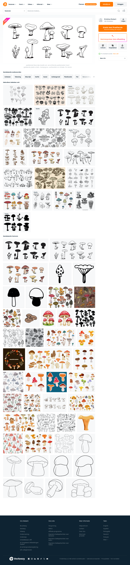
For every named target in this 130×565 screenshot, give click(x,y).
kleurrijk (28, 77)
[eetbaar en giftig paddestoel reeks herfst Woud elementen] (81, 382)
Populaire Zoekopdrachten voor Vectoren (58, 535)
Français (106, 537)
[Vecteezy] (5, 4)
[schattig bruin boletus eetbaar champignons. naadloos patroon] (12, 403)
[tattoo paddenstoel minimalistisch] (44, 117)
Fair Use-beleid (115, 559)
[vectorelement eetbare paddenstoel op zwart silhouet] (84, 274)
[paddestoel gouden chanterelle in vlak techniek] (86, 423)
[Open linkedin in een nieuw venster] (35, 558)
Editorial (39, 4)
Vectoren (11, 4)
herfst (37, 77)
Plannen (81, 4)
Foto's (21, 4)
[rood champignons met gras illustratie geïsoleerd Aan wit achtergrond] (48, 318)
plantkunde (68, 77)
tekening (18, 77)
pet (77, 77)
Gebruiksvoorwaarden (93, 559)
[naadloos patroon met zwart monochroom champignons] (34, 337)
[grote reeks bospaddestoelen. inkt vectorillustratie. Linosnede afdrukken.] (18, 117)
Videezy (22, 531)
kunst (45, 77)
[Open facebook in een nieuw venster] (29, 558)
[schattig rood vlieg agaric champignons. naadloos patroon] (13, 443)
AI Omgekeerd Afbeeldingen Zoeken (29, 543)
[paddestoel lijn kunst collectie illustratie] (42, 200)
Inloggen (120, 4)
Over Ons (82, 531)
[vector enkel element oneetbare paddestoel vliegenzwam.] (60, 274)
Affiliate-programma (55, 531)
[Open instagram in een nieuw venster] (32, 558)
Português (106, 531)
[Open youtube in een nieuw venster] (47, 558)
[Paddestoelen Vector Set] (64, 200)
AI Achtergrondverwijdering (29, 547)
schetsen (8, 77)
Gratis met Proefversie (112, 28)
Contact (81, 528)
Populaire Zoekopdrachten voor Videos (58, 544)
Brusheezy (23, 526)
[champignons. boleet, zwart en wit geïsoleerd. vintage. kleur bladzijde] (85, 443)
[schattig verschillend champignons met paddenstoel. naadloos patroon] (13, 382)
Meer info (103, 58)
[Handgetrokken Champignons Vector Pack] (15, 157)
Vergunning (52, 526)
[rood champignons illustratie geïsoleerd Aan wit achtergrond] (65, 318)
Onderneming (24, 534)
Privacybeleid (105, 559)
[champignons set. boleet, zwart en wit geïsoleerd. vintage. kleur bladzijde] (64, 443)
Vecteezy (23, 528)
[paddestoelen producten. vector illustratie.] (44, 137)
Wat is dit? (116, 54)
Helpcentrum (83, 526)
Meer (48, 4)
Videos (30, 4)
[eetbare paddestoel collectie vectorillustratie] (12, 137)
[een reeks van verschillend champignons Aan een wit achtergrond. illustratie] (84, 359)
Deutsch (106, 534)
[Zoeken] (119, 11)
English (105, 526)
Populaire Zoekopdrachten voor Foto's (58, 539)
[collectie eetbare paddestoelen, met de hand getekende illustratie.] (79, 157)
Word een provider (82, 535)
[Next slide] (92, 76)
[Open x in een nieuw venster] (44, 558)
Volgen (123, 21)
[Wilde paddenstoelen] (50, 178)
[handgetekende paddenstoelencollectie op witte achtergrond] (81, 137)
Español (105, 528)
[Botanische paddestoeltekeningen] (18, 95)
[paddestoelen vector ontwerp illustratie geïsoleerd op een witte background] (81, 95)
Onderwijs (23, 537)
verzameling (87, 77)
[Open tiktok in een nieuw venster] (41, 558)
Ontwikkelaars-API (26, 540)
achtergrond (55, 77)
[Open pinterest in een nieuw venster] (38, 558)
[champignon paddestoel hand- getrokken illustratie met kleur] (31, 318)
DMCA (50, 528)
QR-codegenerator (26, 550)
